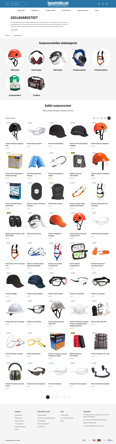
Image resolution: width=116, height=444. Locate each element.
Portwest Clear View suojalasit (78, 384)
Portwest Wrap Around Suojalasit (36, 384)
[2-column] (97, 118)
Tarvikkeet (36, 95)
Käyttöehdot (41, 421)
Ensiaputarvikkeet (15, 95)
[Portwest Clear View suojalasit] (79, 371)
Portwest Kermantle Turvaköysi (14, 354)
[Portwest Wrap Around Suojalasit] (36, 371)
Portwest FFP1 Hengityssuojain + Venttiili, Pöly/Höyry (15, 174)
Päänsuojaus (15, 70)
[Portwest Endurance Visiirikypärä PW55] (100, 161)
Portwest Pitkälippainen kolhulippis (54, 235)
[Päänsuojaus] (15, 57)
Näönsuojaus (58, 70)
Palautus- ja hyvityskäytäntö (46, 418)
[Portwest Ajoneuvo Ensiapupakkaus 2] (79, 251)
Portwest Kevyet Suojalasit (55, 294)
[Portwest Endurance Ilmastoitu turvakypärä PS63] (79, 221)
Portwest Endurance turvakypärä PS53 (14, 144)
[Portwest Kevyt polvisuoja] (58, 191)
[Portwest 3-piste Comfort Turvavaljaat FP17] (58, 251)
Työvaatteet (21, 10)
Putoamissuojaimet (101, 70)
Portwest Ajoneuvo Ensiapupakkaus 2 (75, 265)
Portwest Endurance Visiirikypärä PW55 (100, 174)
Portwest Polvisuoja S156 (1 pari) (100, 354)
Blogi (62, 421)
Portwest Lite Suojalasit (54, 384)
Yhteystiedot (64, 415)
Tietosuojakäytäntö (44, 424)
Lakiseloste (41, 426)
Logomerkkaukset (82, 10)
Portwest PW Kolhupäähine (55, 143)
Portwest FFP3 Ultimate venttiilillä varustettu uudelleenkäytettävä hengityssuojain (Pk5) (79, 324)
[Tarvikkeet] (36, 83)
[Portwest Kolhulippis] (15, 281)
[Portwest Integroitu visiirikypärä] (100, 131)
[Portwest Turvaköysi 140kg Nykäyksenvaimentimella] (79, 191)
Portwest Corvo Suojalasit (77, 294)
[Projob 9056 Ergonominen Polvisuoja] (36, 161)
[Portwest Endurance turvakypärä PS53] (15, 131)
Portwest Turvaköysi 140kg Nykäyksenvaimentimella (77, 204)
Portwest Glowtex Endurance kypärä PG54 (56, 323)
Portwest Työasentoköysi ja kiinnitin (55, 174)
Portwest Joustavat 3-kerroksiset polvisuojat (36, 204)
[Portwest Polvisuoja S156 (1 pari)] (100, 341)
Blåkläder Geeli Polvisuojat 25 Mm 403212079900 (15, 235)
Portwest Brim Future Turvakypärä (15, 322)
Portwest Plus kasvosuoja (34, 233)
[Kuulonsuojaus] (36, 57)
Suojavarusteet (50, 10)
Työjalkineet (35, 10)
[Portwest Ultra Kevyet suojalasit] (100, 221)
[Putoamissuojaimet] (101, 57)
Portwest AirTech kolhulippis (35, 294)
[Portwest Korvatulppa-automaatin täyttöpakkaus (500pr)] (58, 341)
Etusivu (8, 35)
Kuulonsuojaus (37, 70)
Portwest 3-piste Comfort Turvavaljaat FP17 (55, 265)
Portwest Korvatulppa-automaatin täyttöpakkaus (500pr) (57, 355)
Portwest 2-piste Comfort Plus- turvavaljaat (99, 204)
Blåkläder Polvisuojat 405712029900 (75, 174)
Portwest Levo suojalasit (98, 294)
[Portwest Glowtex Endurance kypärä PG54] (58, 309)
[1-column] (94, 118)
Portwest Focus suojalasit (34, 322)
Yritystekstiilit (66, 10)
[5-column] (109, 118)
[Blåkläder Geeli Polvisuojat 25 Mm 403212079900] (15, 221)
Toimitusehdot (42, 415)
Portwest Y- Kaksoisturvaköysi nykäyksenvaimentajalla (35, 265)
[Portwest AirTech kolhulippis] (36, 281)
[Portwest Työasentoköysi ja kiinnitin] (58, 161)
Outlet (97, 10)
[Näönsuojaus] (57, 57)
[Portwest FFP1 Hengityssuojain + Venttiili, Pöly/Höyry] (15, 161)
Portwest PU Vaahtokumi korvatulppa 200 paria (98, 265)
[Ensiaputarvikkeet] (15, 83)
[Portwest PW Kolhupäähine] (58, 131)
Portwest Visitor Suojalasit (34, 143)
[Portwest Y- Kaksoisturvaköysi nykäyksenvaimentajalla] (36, 251)
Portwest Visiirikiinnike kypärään (100, 384)
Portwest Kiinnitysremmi (33, 354)
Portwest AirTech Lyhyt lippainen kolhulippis (79, 144)
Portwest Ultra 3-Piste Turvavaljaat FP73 (15, 265)
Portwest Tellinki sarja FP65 (99, 322)
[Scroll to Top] (113, 435)
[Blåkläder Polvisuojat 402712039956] (79, 341)
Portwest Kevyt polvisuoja (55, 203)
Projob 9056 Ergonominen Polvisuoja (34, 174)
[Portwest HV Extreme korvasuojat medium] (15, 371)
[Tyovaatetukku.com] (58, 4)
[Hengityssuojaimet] (79, 57)
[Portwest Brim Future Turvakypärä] (15, 309)
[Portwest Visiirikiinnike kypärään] (100, 371)
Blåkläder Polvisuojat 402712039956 (75, 355)
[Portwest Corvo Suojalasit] (79, 281)
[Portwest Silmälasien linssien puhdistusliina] (15, 191)
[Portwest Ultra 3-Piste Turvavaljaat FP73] (15, 251)
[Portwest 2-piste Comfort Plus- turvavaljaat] (100, 191)
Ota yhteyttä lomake (66, 418)
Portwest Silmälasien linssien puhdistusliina (14, 204)
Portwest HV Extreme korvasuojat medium (15, 385)
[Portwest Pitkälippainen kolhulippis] (58, 221)
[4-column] (105, 118)
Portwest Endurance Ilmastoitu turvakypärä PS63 (78, 235)
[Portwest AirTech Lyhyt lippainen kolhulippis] (79, 131)
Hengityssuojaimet (79, 70)
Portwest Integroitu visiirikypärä (100, 143)
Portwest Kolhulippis (11, 294)
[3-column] (101, 118)
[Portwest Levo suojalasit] (100, 281)
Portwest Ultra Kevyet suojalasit (100, 233)
